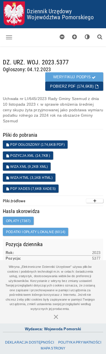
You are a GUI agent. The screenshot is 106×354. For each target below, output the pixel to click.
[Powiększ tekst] (74, 36)
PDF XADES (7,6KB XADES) (32, 189)
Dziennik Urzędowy (49, 11)
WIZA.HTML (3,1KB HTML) (31, 178)
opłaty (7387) (18, 221)
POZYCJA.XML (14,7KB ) (29, 156)
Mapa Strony (53, 348)
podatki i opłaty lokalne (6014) (35, 232)
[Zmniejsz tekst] (62, 36)
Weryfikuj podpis (72, 77)
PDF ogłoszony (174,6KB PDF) (37, 145)
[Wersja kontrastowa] (87, 36)
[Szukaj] (100, 36)
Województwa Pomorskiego (60, 17)
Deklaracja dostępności (29, 342)
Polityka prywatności (79, 342)
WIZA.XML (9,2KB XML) (28, 167)
